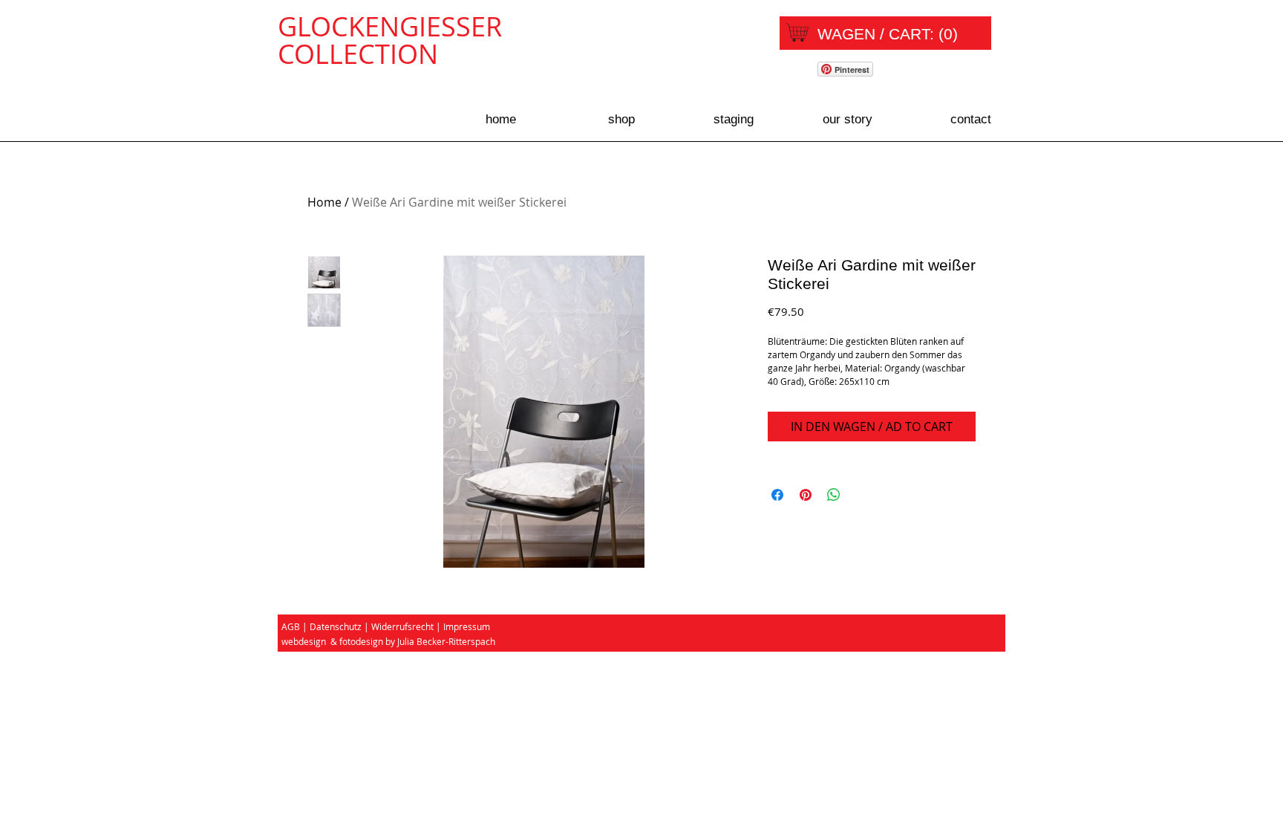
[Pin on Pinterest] (805, 495)
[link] (888, 34)
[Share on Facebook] (777, 495)
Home (324, 202)
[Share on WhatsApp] (834, 495)
